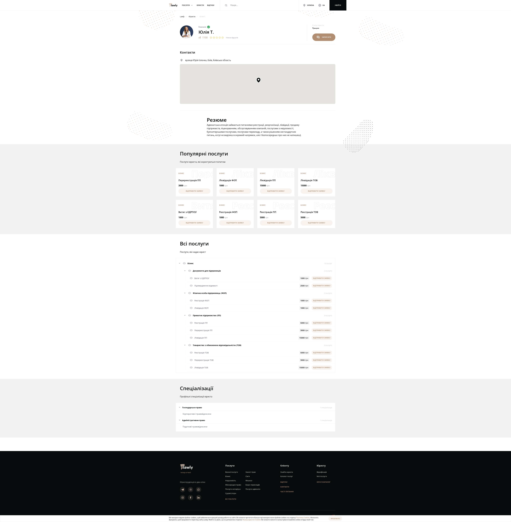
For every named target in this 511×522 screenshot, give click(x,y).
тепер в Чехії (185, 472)
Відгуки (283, 482)
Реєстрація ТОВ (309, 212)
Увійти (338, 5)
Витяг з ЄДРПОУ (187, 212)
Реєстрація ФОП (228, 212)
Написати (324, 37)
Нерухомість (230, 480)
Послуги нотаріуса (232, 489)
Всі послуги (230, 499)
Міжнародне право (233, 485)
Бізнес (181, 173)
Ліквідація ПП (268, 180)
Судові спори (230, 493)
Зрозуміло (335, 518)
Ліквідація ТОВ (309, 180)
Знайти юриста (286, 472)
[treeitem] (255, 263)
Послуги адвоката (253, 489)
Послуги (187, 5)
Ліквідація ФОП (228, 180)
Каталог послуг (286, 476)
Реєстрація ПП (268, 212)
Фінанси (249, 480)
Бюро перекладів (253, 485)
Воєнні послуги (231, 472)
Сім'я (248, 476)
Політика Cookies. (303, 517)
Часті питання (287, 492)
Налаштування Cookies (252, 520)
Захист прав (251, 472)
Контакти (284, 487)
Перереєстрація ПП (189, 180)
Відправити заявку (194, 191)
